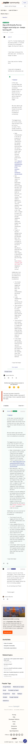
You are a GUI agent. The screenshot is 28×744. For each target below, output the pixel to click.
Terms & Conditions (8, 709)
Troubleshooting (7, 661)
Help (14, 717)
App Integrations (14, 731)
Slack (13, 693)
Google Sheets (7, 686)
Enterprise (14, 726)
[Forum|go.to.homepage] (11, 2)
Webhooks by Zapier (18, 686)
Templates (14, 728)
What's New (4, 14)
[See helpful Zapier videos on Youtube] (22, 735)
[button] (24, 2)
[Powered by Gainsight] (14, 707)
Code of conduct (8, 643)
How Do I (5, 17)
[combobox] (14, 6)
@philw (15, 79)
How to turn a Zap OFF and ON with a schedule (13, 668)
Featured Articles (8, 670)
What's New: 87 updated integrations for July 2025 (14, 672)
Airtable (5, 697)
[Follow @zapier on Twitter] (19, 735)
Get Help (3, 10)
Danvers (9, 411)
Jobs (14, 724)
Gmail (4, 690)
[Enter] (2, 6)
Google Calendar (14, 697)
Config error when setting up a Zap (10, 674)
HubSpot (19, 693)
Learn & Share (13, 10)
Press (14, 721)
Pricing (14, 714)
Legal (16, 742)
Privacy (21, 742)
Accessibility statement (19, 709)
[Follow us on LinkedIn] (14, 735)
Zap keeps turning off (8, 664)
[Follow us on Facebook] (11, 735)
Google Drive (6, 693)
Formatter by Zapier (13, 690)
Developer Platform (14, 719)
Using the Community (9, 645)
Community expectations (10, 648)
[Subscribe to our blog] (17, 735)
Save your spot (7, 632)
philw (9, 37)
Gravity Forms (8, 371)
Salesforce (6, 700)
